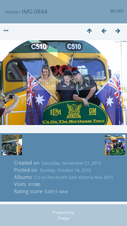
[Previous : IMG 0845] (104, 31)
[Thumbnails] (89, 31)
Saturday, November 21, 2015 (71, 163)
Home (11, 12)
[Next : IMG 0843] (118, 31)
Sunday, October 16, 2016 (65, 170)
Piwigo (64, 218)
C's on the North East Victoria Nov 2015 (73, 177)
